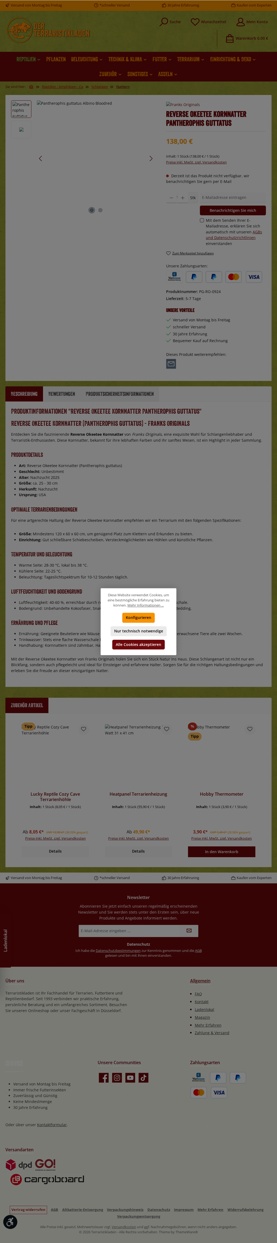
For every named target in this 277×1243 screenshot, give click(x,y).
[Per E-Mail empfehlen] (171, 363)
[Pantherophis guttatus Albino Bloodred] (96, 158)
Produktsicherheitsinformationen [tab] (120, 393)
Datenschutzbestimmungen (118, 950)
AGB (198, 950)
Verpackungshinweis (125, 1209)
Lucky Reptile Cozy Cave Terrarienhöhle (55, 797)
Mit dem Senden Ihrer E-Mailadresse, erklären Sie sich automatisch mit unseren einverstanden (234, 232)
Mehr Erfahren (208, 1025)
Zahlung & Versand (212, 1032)
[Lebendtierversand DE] (45, 1165)
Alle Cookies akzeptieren (138, 644)
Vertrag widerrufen (28, 1209)
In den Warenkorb (221, 851)
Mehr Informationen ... (145, 605)
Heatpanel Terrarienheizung (138, 794)
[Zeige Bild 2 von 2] (100, 210)
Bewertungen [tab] (61, 393)
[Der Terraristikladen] (31, 87)
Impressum (184, 1209)
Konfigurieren (138, 617)
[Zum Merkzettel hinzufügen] (83, 729)
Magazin (202, 1017)
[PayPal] (194, 277)
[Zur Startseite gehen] (48, 30)
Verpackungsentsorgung (138, 1216)
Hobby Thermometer (221, 794)
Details (55, 851)
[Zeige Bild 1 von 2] (92, 210)
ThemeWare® (187, 1232)
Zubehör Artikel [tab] (27, 705)
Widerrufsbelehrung (245, 1209)
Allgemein (200, 981)
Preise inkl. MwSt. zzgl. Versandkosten (196, 162)
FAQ (198, 993)
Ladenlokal (204, 1009)
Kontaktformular (52, 1124)
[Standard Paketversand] (18, 1165)
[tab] (24, 393)
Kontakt (202, 1001)
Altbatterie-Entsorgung (82, 1209)
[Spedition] (44, 1180)
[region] (83, 158)
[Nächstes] (151, 158)
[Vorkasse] (174, 277)
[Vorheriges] (41, 158)
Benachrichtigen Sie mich (233, 210)
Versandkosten (124, 1227)
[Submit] (188, 931)
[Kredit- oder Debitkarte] (243, 277)
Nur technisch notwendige (138, 631)
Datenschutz (158, 1209)
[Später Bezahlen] (213, 277)
